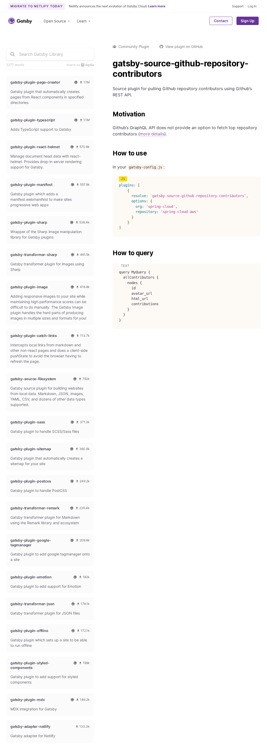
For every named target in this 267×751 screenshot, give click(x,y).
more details (152, 133)
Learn (82, 21)
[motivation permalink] (110, 114)
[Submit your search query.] (12, 54)
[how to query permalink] (110, 253)
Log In (252, 6)
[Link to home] (20, 21)
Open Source (55, 21)
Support (238, 6)
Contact (221, 20)
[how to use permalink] (110, 153)
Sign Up (247, 20)
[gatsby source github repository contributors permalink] (110, 63)
